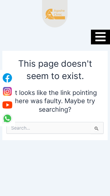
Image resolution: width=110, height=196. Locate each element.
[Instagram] (7, 91)
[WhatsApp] (7, 118)
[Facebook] (7, 78)
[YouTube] (7, 105)
